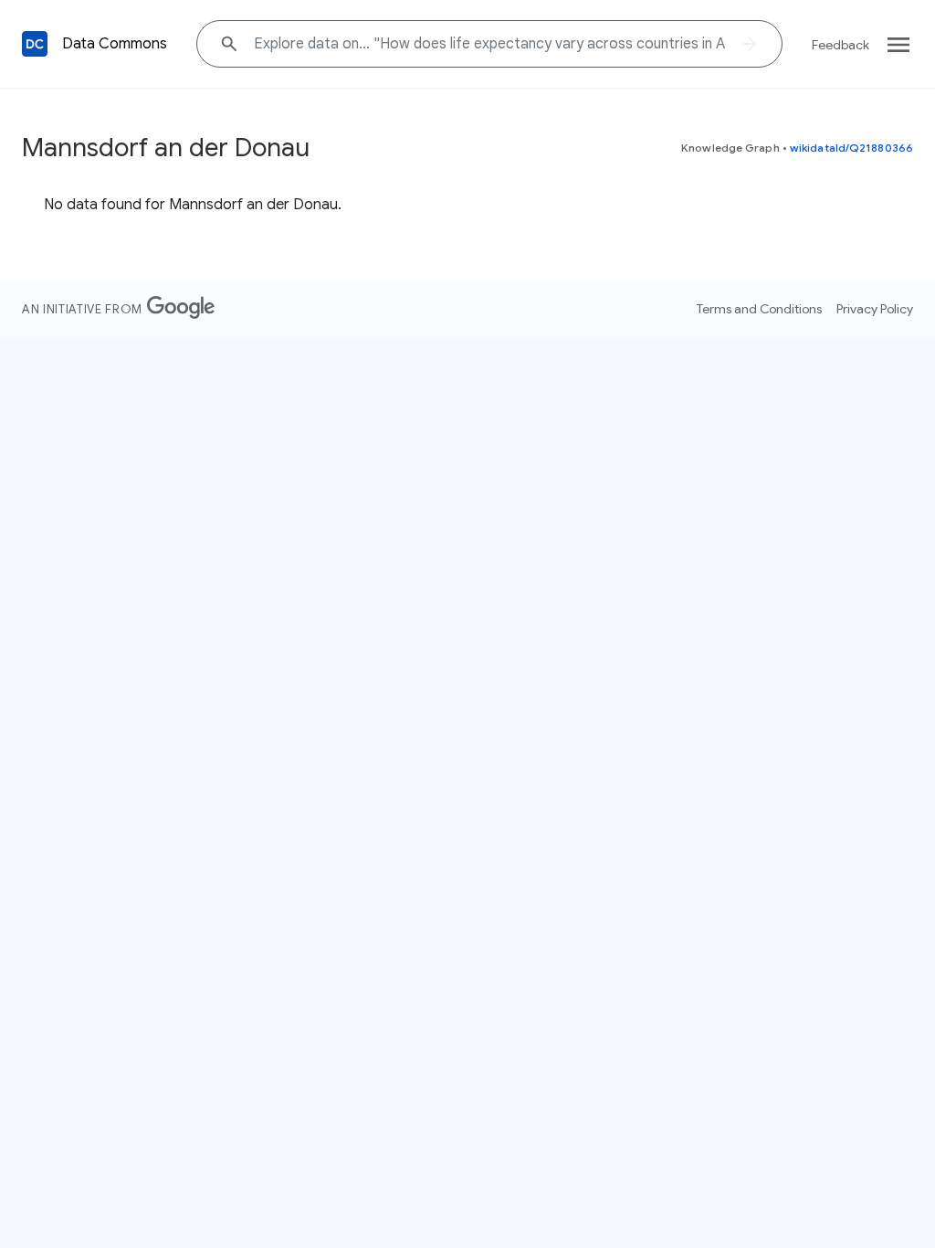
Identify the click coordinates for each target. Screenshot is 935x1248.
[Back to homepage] (34, 44)
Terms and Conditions (759, 309)
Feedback (840, 45)
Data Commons (114, 44)
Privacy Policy (874, 309)
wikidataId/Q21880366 (851, 147)
